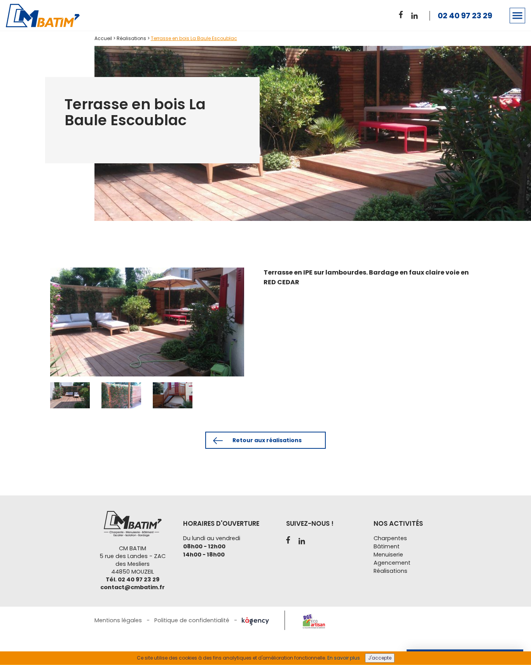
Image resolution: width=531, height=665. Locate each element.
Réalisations (131, 38)
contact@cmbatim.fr (132, 587)
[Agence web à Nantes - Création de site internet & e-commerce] (255, 620)
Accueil (103, 38)
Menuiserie (388, 554)
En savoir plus (343, 657)
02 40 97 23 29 (465, 15)
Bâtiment (387, 546)
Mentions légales (118, 620)
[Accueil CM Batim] (47, 15)
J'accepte (379, 657)
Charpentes (390, 538)
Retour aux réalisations (266, 440)
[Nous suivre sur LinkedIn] (415, 14)
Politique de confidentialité (191, 620)
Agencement (392, 563)
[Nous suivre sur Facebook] (403, 13)
